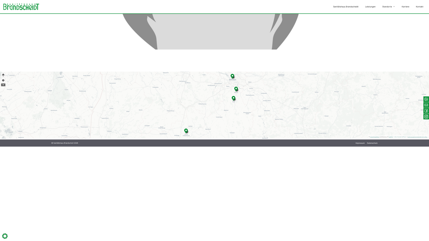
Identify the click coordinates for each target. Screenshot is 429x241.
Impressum (360, 143)
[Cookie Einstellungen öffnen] (5, 238)
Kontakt (419, 6)
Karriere (405, 6)
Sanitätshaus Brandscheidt (346, 6)
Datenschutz (372, 143)
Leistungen (370, 6)
